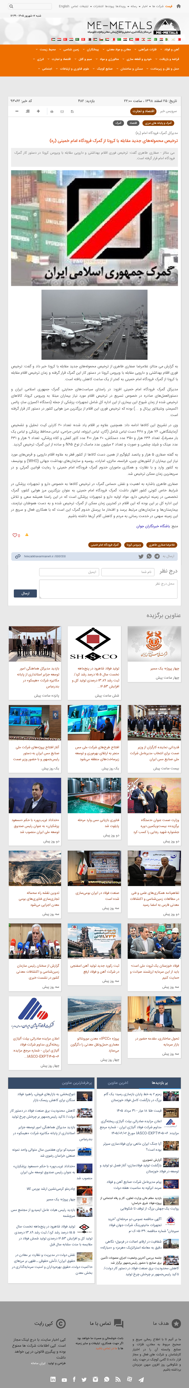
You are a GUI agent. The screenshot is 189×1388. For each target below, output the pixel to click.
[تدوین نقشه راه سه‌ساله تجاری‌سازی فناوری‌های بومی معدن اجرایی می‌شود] (35, 868)
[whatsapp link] (149, 557)
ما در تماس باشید (106, 1348)
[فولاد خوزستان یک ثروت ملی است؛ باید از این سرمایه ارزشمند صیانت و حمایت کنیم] (154, 941)
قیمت (168, 6)
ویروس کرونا (134, 545)
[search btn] (11, 6)
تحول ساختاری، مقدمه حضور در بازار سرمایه (157, 1042)
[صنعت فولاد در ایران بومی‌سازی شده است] (94, 868)
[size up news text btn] (38, 112)
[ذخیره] (72, 111)
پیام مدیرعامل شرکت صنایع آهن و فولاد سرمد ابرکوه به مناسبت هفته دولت (134, 1185)
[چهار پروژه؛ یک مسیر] (154, 644)
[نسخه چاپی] (51, 111)
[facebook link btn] (74, 1380)
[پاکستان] (155, 39)
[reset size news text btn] (28, 112)
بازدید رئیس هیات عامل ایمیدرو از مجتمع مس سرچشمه (43, 1213)
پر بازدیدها (160, 1083)
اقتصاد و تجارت (143, 111)
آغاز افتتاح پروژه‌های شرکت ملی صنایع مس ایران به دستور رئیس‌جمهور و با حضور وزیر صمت (36, 753)
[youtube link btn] (64, 1381)
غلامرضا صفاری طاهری (162, 545)
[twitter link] (141, 557)
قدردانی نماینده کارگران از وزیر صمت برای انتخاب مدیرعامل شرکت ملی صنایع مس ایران (154, 753)
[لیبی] (119, 39)
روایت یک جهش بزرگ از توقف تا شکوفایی (149, 1209)
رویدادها (121, 6)
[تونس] (83, 39)
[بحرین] (179, 39)
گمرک (118, 123)
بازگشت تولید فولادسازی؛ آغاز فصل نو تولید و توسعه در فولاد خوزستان (139, 1168)
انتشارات (98, 6)
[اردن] (95, 39)
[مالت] (113, 39)
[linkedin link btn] (53, 1380)
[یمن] (59, 39)
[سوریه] (71, 39)
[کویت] (131, 39)
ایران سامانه (38, 1363)
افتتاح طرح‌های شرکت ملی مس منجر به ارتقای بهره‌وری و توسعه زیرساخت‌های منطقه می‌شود (97, 753)
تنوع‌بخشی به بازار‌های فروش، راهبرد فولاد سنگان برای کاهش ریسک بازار (46, 1097)
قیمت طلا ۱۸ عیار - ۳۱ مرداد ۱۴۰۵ (139, 1111)
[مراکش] (137, 39)
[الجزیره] (167, 39)
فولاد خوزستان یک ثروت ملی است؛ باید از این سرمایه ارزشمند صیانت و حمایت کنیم (154, 972)
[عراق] (125, 39)
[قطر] (89, 39)
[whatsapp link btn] (106, 1380)
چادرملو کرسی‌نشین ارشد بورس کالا (51, 1189)
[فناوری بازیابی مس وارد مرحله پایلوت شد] (94, 795)
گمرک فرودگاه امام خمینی (105, 545)
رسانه (134, 6)
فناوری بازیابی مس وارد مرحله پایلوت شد (98, 823)
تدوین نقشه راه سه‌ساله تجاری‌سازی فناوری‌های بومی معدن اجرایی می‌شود (39, 899)
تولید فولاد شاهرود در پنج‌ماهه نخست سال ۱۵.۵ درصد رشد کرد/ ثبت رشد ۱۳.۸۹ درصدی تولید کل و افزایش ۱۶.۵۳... (95, 677)
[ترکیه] (65, 39)
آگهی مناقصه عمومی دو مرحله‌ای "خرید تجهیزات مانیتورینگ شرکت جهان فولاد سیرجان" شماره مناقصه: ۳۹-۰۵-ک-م (143, 1225)
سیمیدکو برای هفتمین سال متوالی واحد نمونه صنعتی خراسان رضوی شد (43, 1153)
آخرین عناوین (118, 1083)
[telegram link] (157, 557)
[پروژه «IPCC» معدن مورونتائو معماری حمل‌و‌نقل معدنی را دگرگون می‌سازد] (94, 1014)
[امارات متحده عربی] (53, 39)
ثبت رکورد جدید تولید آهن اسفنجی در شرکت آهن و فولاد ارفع (94, 969)
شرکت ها (158, 6)
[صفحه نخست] (178, 6)
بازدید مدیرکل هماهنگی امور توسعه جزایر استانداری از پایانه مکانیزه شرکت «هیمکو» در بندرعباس (38, 677)
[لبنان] (143, 39)
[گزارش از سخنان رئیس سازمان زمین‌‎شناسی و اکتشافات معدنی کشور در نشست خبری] (35, 941)
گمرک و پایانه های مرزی (158, 123)
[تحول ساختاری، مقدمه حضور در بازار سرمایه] (154, 1014)
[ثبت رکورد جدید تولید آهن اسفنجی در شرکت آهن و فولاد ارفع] (94, 941)
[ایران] (149, 39)
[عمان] (101, 39)
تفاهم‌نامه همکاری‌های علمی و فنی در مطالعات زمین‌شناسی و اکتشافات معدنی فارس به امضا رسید (154, 899)
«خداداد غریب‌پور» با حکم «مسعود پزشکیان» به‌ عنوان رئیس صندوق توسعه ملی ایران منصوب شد (35, 826)
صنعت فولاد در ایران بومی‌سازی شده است (97, 896)
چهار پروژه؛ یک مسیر (165, 668)
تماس (74, 6)
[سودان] (107, 39)
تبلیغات (84, 6)
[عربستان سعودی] (77, 39)
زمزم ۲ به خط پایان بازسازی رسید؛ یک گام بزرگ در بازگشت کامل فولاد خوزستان (133, 1097)
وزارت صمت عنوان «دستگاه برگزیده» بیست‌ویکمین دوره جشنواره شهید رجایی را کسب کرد (156, 826)
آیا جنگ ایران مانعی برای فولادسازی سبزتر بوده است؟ (132, 1147)
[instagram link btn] (95, 1380)
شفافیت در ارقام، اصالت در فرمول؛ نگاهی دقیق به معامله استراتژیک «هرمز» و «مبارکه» (131, 1245)
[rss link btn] (118, 1380)
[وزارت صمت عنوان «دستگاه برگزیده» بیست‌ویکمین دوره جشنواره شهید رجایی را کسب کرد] (154, 795)
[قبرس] (173, 39)
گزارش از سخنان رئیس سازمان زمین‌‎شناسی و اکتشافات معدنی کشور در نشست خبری (37, 972)
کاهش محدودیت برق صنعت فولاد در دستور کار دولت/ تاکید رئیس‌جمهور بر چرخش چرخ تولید (141, 1271)
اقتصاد (133, 123)
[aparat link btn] (129, 1380)
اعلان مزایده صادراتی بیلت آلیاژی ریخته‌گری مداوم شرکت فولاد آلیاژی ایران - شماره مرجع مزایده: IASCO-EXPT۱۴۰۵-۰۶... (36, 1047)
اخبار (145, 6)
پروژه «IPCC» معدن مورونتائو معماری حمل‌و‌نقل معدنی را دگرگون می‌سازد (95, 1045)
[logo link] (134, 29)
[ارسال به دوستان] (62, 111)
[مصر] (161, 39)
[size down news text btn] (17, 112)
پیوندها (109, 6)
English (64, 6)
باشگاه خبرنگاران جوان (153, 526)
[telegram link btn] (141, 1380)
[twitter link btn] (84, 1380)
